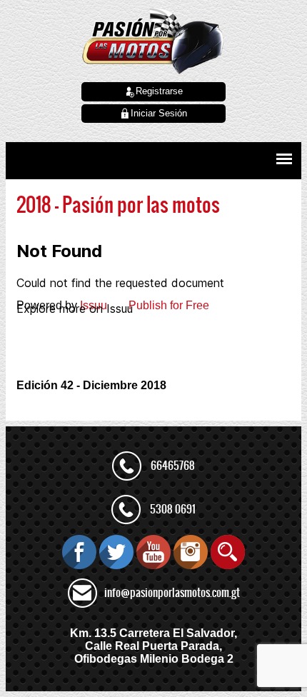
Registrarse (159, 91)
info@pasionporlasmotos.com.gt (172, 593)
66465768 (173, 465)
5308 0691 (173, 509)
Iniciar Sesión (159, 113)
